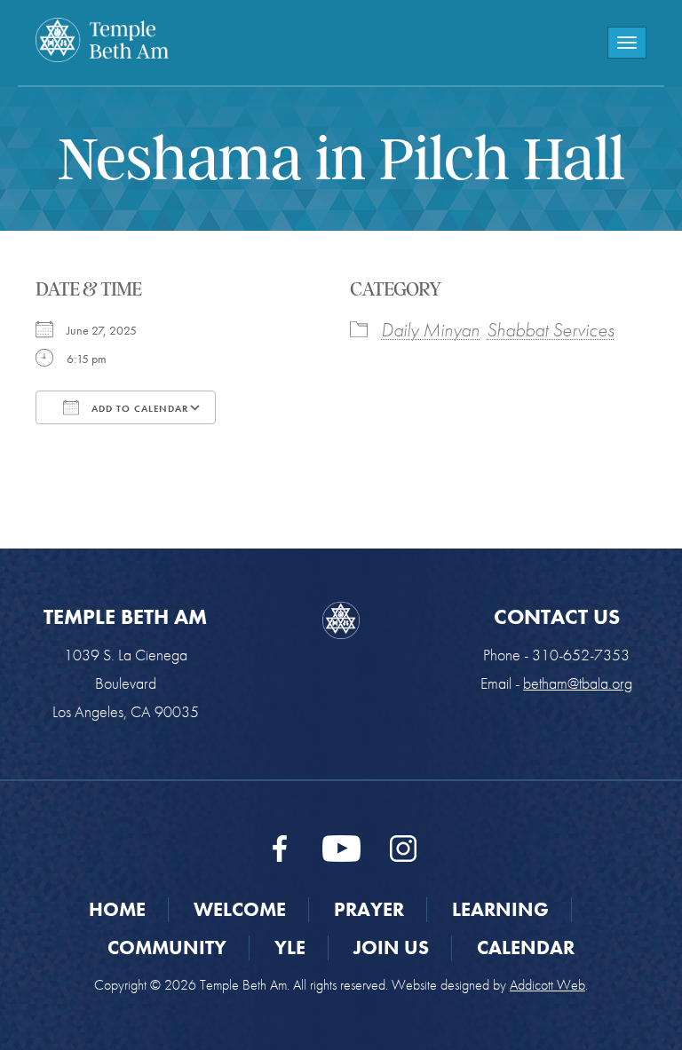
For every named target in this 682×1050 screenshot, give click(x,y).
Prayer (369, 909)
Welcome (240, 909)
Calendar (526, 947)
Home (117, 909)
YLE (289, 947)
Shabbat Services (551, 330)
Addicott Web (547, 984)
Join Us (391, 947)
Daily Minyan (430, 330)
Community (166, 947)
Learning (500, 909)
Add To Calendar (138, 408)
